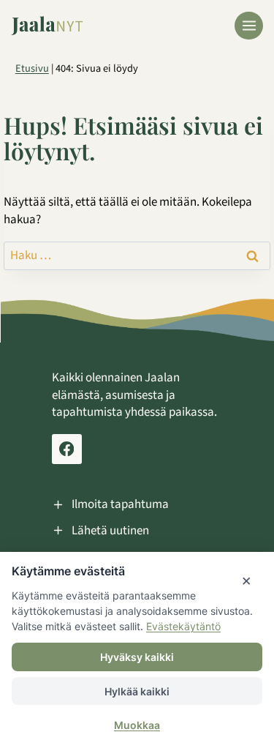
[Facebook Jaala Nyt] (67, 449)
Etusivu (32, 68)
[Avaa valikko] (249, 26)
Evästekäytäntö (183, 626)
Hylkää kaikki (137, 691)
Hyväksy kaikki (137, 657)
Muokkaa (137, 725)
